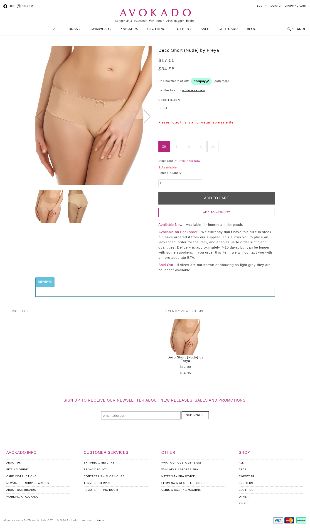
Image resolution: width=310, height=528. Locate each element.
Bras (242, 469)
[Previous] (40, 116)
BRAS (73, 29)
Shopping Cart (296, 6)
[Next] (147, 116)
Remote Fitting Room (101, 490)
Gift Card (228, 29)
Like (12, 6)
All (56, 29)
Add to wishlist (216, 212)
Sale (205, 29)
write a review (193, 90)
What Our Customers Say (181, 462)
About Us (13, 462)
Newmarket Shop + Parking (27, 483)
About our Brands (21, 490)
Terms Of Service (98, 483)
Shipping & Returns (99, 462)
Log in (261, 6)
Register (275, 6)
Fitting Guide (17, 469)
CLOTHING (156, 29)
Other (244, 496)
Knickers (246, 483)
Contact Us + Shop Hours (104, 476)
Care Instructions (21, 476)
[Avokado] (155, 11)
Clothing (246, 490)
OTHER (183, 29)
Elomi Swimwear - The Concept (185, 483)
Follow (27, 6)
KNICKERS (129, 29)
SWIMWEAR (99, 29)
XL (213, 146)
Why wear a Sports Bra (179, 469)
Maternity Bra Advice (178, 476)
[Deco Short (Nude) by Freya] (49, 206)
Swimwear (246, 476)
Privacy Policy (95, 469)
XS (164, 146)
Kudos (101, 520)
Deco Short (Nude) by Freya (185, 359)
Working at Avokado (22, 496)
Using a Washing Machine (181, 490)
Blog (252, 29)
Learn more (221, 81)
